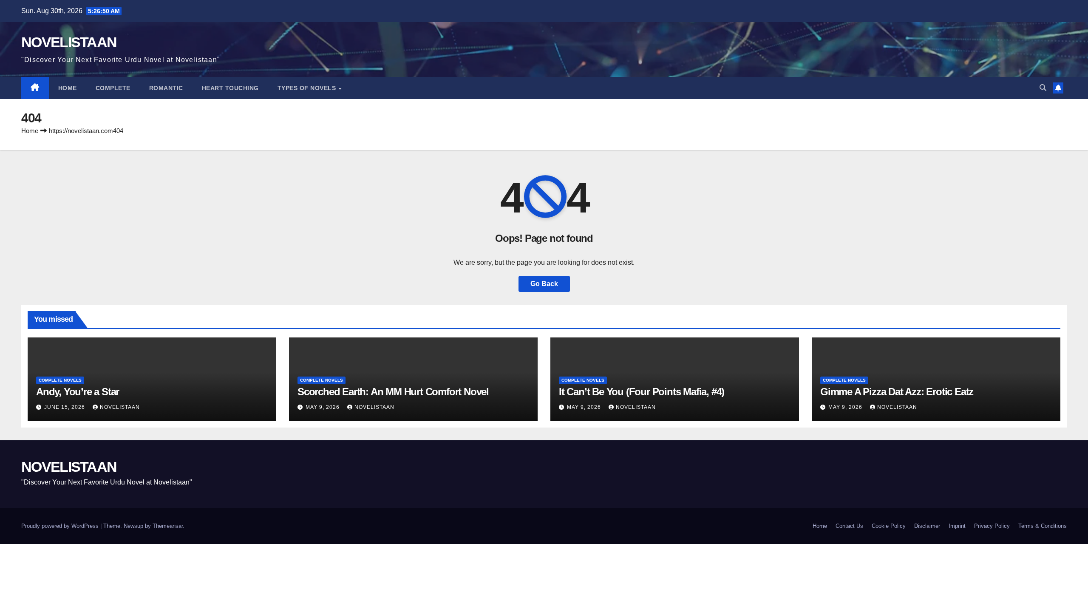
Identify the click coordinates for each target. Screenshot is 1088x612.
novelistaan (120, 407)
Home (67, 88)
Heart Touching (230, 88)
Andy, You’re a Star (77, 391)
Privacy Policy (992, 526)
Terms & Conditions (1042, 526)
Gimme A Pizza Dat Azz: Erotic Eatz (896, 391)
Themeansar (168, 526)
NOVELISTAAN (68, 42)
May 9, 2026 (323, 407)
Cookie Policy (889, 526)
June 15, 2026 (65, 407)
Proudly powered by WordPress (60, 526)
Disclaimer (927, 526)
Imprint (957, 526)
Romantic (166, 88)
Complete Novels (60, 380)
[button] (1043, 87)
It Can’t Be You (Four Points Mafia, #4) (641, 391)
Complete (113, 88)
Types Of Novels (308, 88)
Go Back (544, 283)
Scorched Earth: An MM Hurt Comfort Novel (393, 391)
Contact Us (849, 526)
